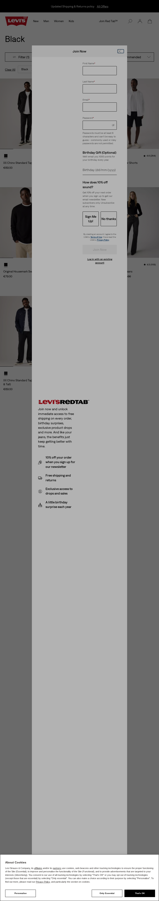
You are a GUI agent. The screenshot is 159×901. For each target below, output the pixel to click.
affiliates (38, 868)
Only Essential (107, 893)
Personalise (20, 893)
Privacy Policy (43, 882)
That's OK (140, 893)
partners (57, 868)
